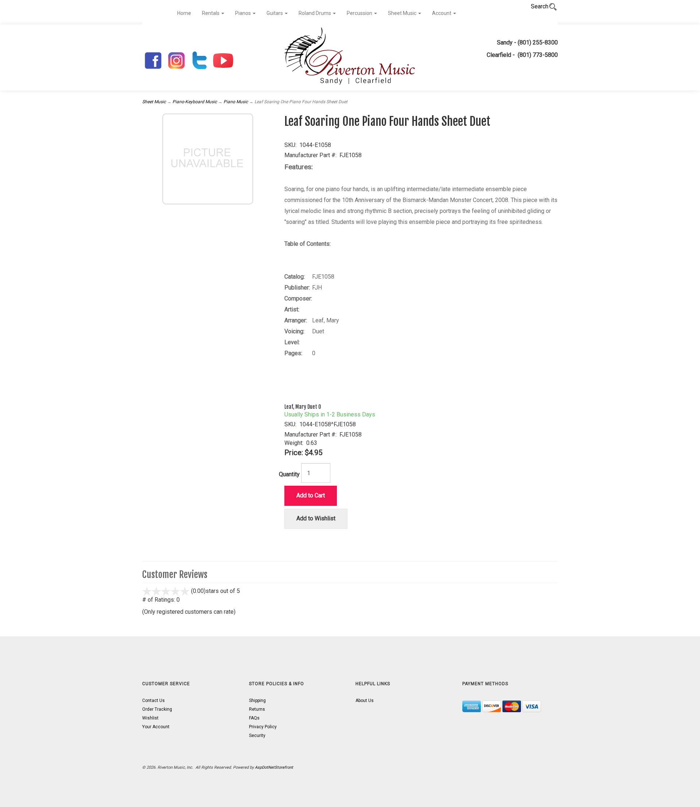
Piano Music (235, 101)
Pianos (243, 13)
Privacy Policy (263, 726)
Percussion (360, 13)
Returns (257, 709)
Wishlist (150, 718)
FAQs (254, 718)
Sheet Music (402, 13)
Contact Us (153, 700)
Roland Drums (315, 13)
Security (257, 735)
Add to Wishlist (315, 518)
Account (442, 13)
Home (184, 13)
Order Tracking (157, 709)
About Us (364, 700)
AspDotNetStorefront (274, 767)
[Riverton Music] (350, 57)
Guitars (275, 13)
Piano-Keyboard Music (194, 101)
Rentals (211, 13)
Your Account (156, 726)
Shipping (257, 700)
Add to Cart (310, 495)
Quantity (289, 474)
